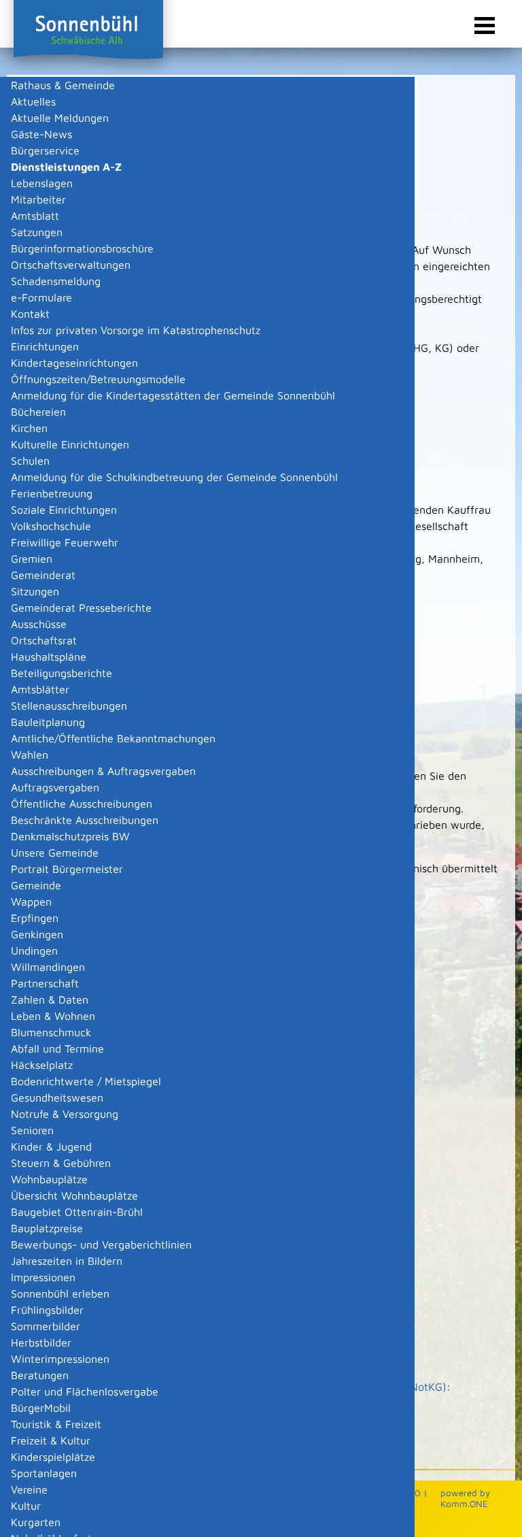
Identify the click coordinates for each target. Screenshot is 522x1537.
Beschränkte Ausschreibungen (84, 820)
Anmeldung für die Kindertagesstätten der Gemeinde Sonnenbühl (173, 395)
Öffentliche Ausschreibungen (81, 803)
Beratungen (40, 1375)
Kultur (26, 1506)
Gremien (31, 558)
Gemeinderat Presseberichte (81, 607)
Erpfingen (34, 918)
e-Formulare (41, 297)
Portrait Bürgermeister (67, 869)
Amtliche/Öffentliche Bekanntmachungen (113, 738)
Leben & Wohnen (53, 1016)
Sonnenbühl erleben (60, 1293)
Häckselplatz (42, 1065)
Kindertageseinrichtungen (74, 363)
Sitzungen (35, 591)
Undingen (34, 950)
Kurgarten (35, 1522)
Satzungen (37, 232)
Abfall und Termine (57, 1048)
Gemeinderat (43, 575)
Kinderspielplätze (53, 1457)
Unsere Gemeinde (55, 852)
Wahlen (29, 754)
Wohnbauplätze (49, 1179)
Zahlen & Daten (49, 999)
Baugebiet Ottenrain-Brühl (77, 1212)
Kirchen (29, 428)
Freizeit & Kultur (50, 1440)
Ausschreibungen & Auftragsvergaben (103, 771)
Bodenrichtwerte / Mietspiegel (86, 1081)
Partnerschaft (45, 983)
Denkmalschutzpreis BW (70, 836)
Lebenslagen (42, 183)
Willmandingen (48, 967)
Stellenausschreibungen (69, 705)
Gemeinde (36, 885)
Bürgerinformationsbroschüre (82, 248)
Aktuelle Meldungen (60, 118)
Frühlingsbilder (47, 1310)
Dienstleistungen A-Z (66, 167)
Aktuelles (33, 101)
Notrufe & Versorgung (64, 1114)
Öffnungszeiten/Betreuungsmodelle (98, 379)
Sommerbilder (45, 1326)
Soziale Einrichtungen (64, 509)
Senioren (32, 1130)
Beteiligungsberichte (61, 673)
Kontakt (30, 314)
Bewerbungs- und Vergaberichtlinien (101, 1244)
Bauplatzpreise (47, 1228)
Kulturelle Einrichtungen (70, 444)
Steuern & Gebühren (61, 1163)
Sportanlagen (44, 1473)
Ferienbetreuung (51, 493)
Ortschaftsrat (44, 640)
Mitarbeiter (38, 199)
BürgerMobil (41, 1408)
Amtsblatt (35, 216)
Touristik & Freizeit (56, 1424)
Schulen (30, 461)
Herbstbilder (41, 1342)
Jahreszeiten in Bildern (66, 1261)
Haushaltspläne (48, 656)
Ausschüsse (39, 624)
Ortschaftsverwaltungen (70, 265)
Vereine (29, 1489)
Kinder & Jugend (51, 1146)
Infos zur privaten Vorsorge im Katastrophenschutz (135, 330)
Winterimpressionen (60, 1359)
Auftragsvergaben (55, 787)
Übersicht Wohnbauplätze (74, 1195)
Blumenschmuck (51, 1032)
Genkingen (37, 934)
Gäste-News (41, 134)
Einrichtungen (45, 346)
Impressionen (43, 1277)
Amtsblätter (40, 689)
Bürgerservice (45, 150)
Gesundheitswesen (57, 1097)
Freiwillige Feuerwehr (64, 542)
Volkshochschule (51, 526)
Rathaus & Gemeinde (63, 85)
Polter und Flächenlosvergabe (84, 1391)
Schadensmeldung (56, 281)
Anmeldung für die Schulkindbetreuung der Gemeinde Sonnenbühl (174, 477)
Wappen (31, 901)
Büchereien (38, 412)
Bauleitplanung (48, 722)
